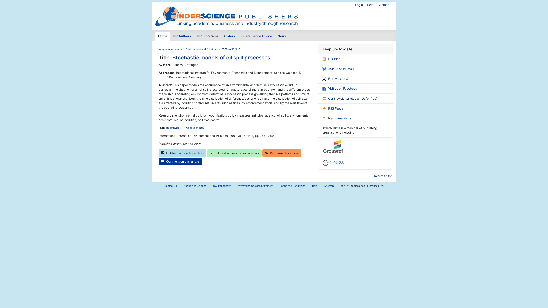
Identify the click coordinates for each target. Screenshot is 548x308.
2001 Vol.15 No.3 (231, 49)
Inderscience (256, 36)
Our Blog (334, 59)
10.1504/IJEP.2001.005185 (185, 128)
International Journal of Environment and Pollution (188, 49)
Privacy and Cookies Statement (255, 185)
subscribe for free (363, 98)
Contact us (170, 185)
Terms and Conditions (292, 185)
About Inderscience (195, 185)
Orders (229, 36)
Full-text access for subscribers (237, 153)
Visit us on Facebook (342, 88)
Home (162, 36)
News (282, 36)
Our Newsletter (339, 98)
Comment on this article (182, 161)
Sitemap (383, 5)
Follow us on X (338, 78)
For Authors (182, 36)
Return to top (383, 176)
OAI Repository (222, 185)
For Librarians (208, 36)
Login (359, 5)
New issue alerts (339, 118)
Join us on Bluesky (341, 69)
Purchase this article (284, 153)
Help (370, 5)
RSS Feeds (335, 108)
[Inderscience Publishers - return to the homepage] (226, 14)
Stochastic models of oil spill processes (221, 57)
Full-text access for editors (185, 153)
